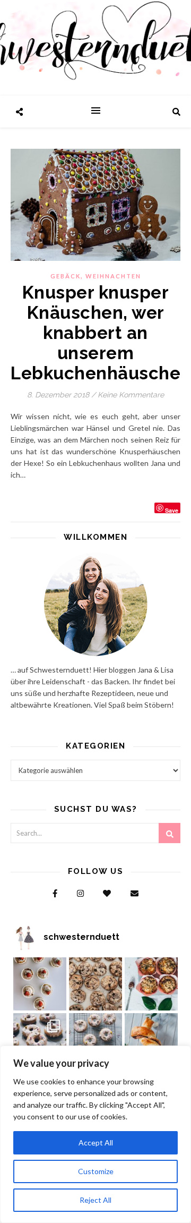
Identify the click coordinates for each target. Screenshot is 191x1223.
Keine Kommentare (131, 394)
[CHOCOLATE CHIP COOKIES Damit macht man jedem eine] (95, 983)
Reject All (95, 1199)
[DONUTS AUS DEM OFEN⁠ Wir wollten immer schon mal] (95, 1039)
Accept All (96, 1142)
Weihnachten (113, 276)
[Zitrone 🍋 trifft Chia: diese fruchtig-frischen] (39, 983)
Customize (96, 1171)
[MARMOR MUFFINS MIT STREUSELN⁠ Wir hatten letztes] (151, 983)
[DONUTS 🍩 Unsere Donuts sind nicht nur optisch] (39, 1039)
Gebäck (65, 276)
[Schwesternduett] (95, 48)
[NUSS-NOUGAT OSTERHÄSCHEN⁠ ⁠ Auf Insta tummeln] (151, 1039)
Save (171, 509)
